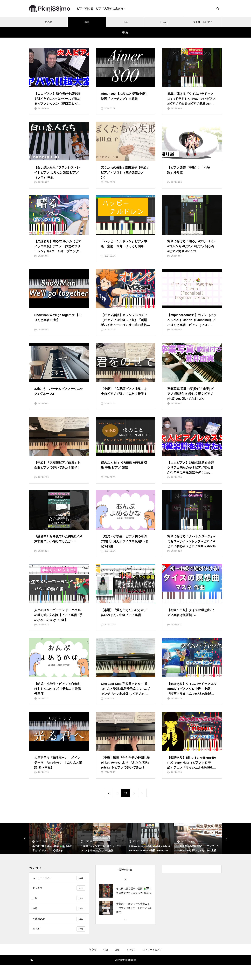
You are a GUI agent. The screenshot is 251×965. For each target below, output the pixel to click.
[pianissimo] (49, 8)
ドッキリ (164, 22)
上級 (125, 22)
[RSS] (31, 960)
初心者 (48, 22)
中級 (87, 22)
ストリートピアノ (202, 22)
